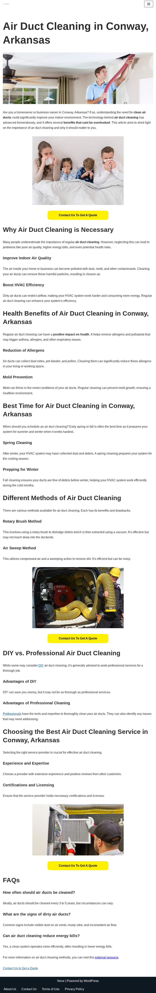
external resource (106, 957)
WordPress (91, 981)
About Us (10, 989)
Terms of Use (51, 989)
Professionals (12, 713)
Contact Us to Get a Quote (78, 215)
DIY (41, 665)
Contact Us (29, 989)
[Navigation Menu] (148, 4)
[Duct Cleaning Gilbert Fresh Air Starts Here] (7, 4)
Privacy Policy (74, 989)
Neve (60, 981)
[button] (78, 215)
